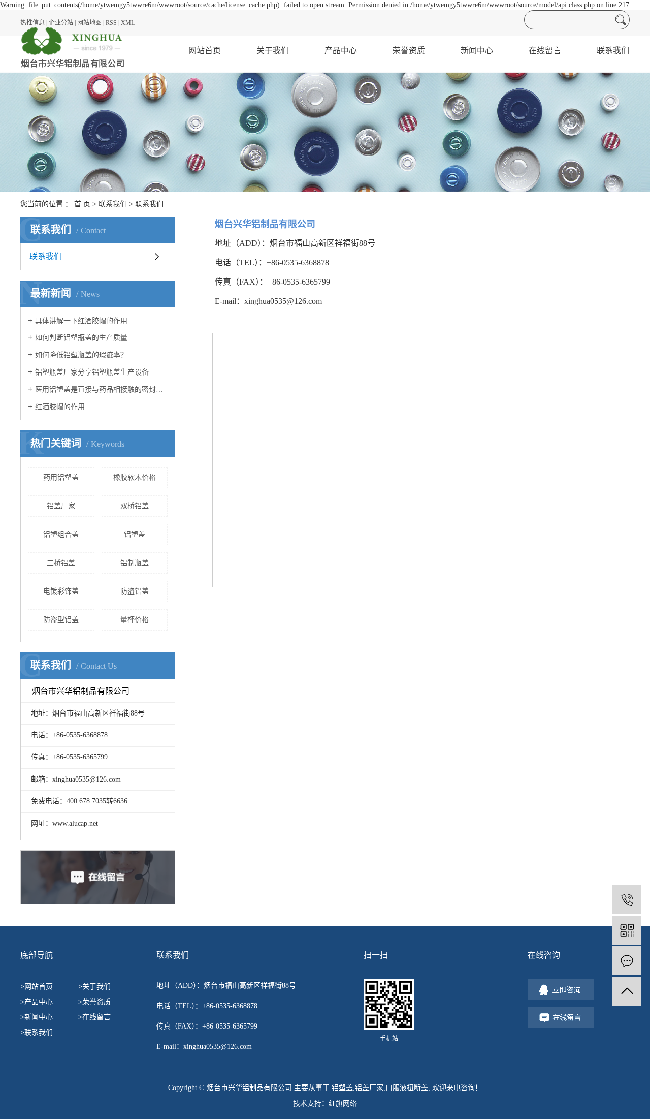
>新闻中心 (36, 1017)
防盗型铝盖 (61, 620)
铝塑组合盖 (61, 534)
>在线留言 (94, 1017)
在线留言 (545, 50)
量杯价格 (134, 620)
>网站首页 (36, 986)
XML (128, 22)
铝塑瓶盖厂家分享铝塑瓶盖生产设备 (92, 372)
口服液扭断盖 (406, 1088)
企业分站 (61, 22)
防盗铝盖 (134, 591)
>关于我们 (94, 986)
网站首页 (204, 50)
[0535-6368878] (626, 899)
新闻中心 (477, 50)
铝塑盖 (134, 534)
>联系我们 (36, 1032)
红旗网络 (343, 1103)
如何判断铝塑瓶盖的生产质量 (81, 337)
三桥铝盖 (61, 563)
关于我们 (272, 50)
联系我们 (613, 50)
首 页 (82, 204)
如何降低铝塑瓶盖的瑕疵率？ (81, 355)
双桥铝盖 (134, 506)
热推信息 (32, 22)
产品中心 (340, 50)
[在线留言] (626, 960)
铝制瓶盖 (134, 563)
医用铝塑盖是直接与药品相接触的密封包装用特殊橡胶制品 (101, 389)
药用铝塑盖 (61, 477)
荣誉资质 (409, 50)
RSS (111, 22)
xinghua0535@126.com (217, 1046)
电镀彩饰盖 (61, 591)
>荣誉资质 (94, 1002)
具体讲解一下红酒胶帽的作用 (81, 321)
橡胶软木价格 (134, 477)
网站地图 (89, 22)
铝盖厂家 (61, 506)
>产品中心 (36, 1002)
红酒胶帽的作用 (60, 407)
